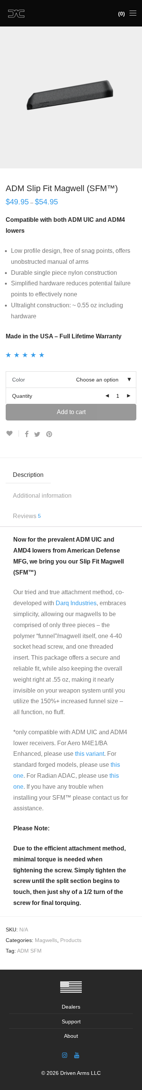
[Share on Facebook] (26, 434)
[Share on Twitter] (37, 434)
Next (135, 97)
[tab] (71, 475)
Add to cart (71, 412)
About (71, 1036)
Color (18, 380)
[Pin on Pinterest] (49, 434)
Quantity (22, 396)
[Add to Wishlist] (12, 433)
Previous (7, 97)
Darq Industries (76, 603)
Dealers (71, 1007)
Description (28, 475)
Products (70, 940)
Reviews (27, 516)
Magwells (46, 940)
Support (71, 1021)
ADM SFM (29, 951)
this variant (89, 754)
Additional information (42, 495)
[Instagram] (64, 1055)
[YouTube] (77, 1055)
